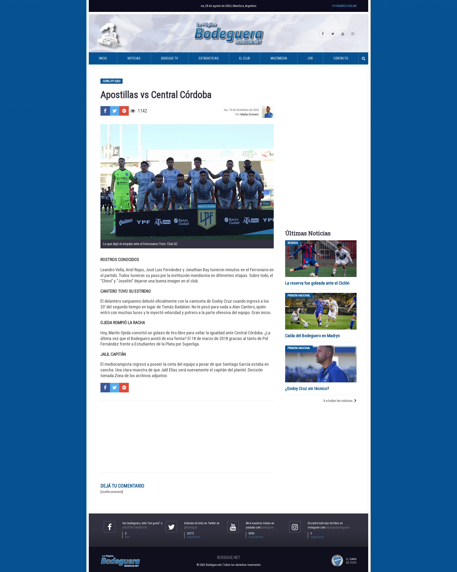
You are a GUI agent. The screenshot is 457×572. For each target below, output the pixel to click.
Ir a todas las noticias (338, 401)
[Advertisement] (187, 437)
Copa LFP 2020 (111, 81)
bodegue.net (228, 557)
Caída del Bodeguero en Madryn (312, 335)
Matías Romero (249, 114)
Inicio (103, 58)
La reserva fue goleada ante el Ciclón (317, 283)
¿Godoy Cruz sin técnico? (307, 388)
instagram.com (328, 527)
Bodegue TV (169, 58)
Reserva (293, 243)
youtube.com (259, 527)
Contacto (340, 58)
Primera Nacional (299, 295)
